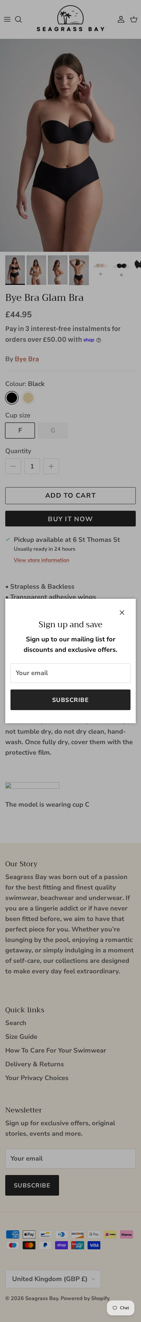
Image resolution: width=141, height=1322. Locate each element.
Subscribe (70, 700)
